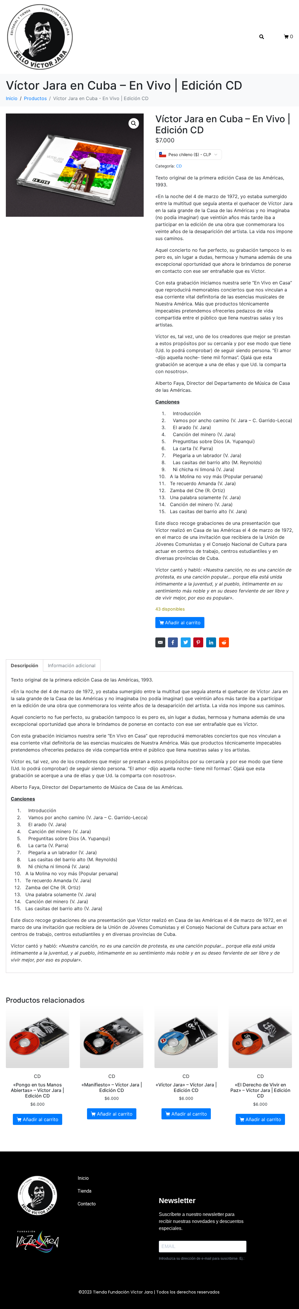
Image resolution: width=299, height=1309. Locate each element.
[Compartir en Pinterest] (198, 642)
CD (179, 166)
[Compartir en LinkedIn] (211, 642)
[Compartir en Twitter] (186, 642)
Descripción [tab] (24, 665)
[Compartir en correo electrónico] (160, 642)
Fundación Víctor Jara (130, 1292)
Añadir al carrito (183, 622)
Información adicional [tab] (71, 665)
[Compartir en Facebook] (173, 642)
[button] (133, 123)
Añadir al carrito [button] (40, 1119)
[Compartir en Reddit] (224, 642)
